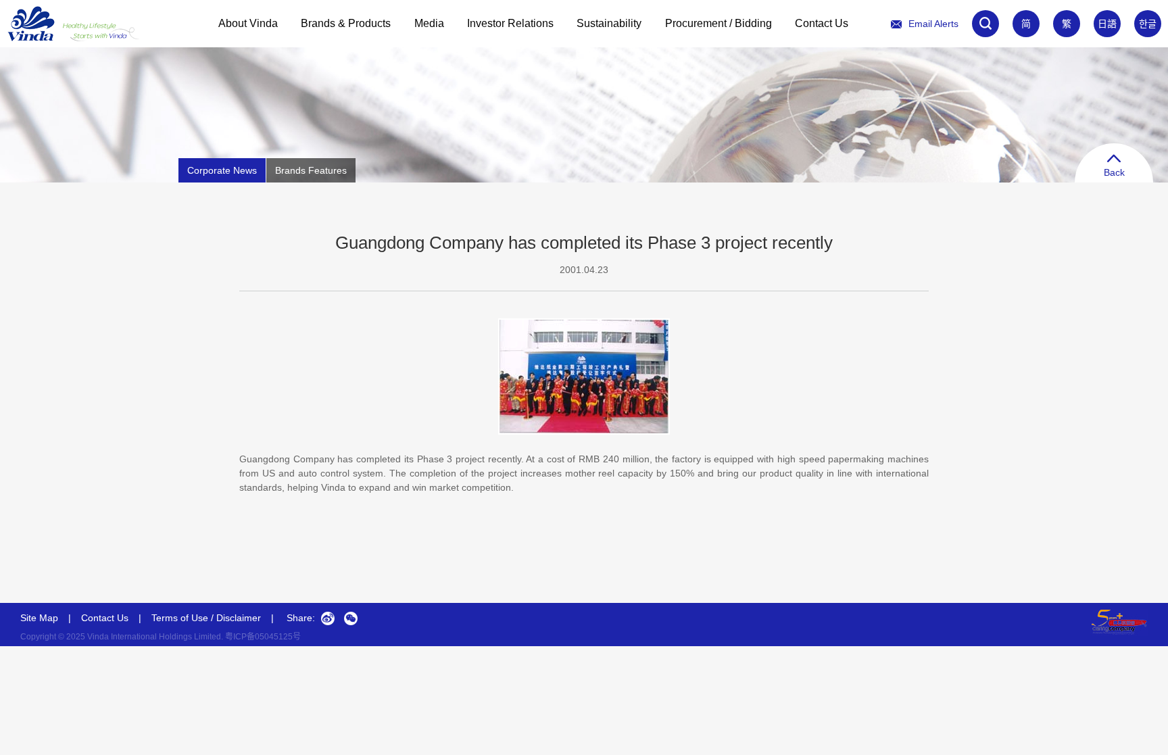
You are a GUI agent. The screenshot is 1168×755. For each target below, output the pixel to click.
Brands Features (311, 170)
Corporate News (222, 170)
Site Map (39, 617)
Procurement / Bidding (718, 23)
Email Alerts (933, 23)
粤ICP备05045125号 (263, 636)
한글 (1148, 23)
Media (429, 23)
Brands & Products (346, 23)
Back (1114, 172)
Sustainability (609, 23)
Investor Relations (510, 23)
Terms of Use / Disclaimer (206, 617)
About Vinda (248, 23)
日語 (1107, 23)
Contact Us (821, 23)
